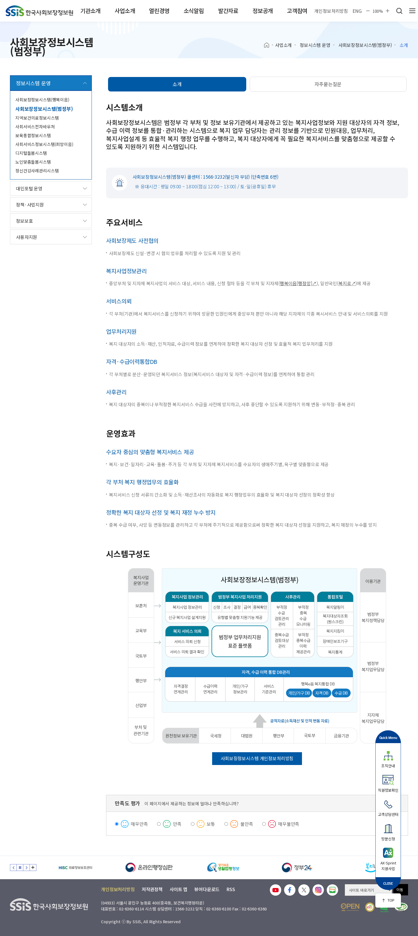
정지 (19, 867)
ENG (357, 11)
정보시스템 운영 (315, 45)
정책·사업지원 (30, 204)
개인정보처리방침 (331, 11)
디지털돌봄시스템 (31, 153)
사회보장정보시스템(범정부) (365, 45)
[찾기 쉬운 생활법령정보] (223, 867)
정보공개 (263, 11)
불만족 (246, 823)
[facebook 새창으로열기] (289, 890)
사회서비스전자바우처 (35, 127)
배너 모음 (33, 867)
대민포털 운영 (29, 188)
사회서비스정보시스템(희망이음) (44, 144)
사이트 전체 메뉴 (412, 11)
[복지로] (371, 867)
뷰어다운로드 (207, 889)
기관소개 (90, 11)
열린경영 (159, 11)
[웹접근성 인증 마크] (401, 907)
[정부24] (297, 867)
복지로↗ (346, 283)
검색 (399, 11)
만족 (177, 823)
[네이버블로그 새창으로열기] (332, 890)
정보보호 (24, 220)
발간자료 (228, 11)
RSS (230, 889)
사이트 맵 (178, 889)
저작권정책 (152, 889)
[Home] (268, 45)
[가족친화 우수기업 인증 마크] (369, 907)
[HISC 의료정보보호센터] (75, 867)
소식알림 (194, 11)
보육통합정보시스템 (33, 135)
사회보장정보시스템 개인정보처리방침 (257, 758)
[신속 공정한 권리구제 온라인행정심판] (149, 867)
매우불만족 (288, 823)
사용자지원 (26, 237)
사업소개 (125, 11)
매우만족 (139, 823)
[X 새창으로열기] (304, 890)
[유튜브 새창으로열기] (275, 890)
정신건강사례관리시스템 (37, 171)
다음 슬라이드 (26, 867)
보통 (211, 823)
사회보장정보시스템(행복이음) (42, 100)
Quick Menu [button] (388, 737)
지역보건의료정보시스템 (37, 118)
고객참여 (297, 11)
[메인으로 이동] (39, 10)
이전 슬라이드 (13, 867)
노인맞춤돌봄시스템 (33, 162)
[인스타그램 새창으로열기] (318, 890)
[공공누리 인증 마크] (350, 907)
